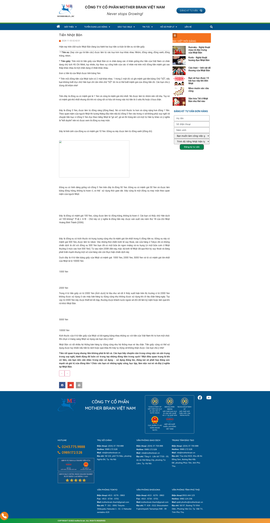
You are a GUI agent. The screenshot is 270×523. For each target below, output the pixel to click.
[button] (190, 10)
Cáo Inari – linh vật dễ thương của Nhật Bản (199, 69)
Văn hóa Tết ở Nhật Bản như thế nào (198, 100)
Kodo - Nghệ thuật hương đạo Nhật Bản (199, 59)
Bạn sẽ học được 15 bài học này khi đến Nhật (198, 81)
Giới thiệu (69, 27)
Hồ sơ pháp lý (167, 27)
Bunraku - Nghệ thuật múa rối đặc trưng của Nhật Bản (199, 50)
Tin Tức (146, 27)
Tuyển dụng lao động (95, 27)
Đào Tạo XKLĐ (125, 27)
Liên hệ (188, 27)
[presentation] (62, 373)
